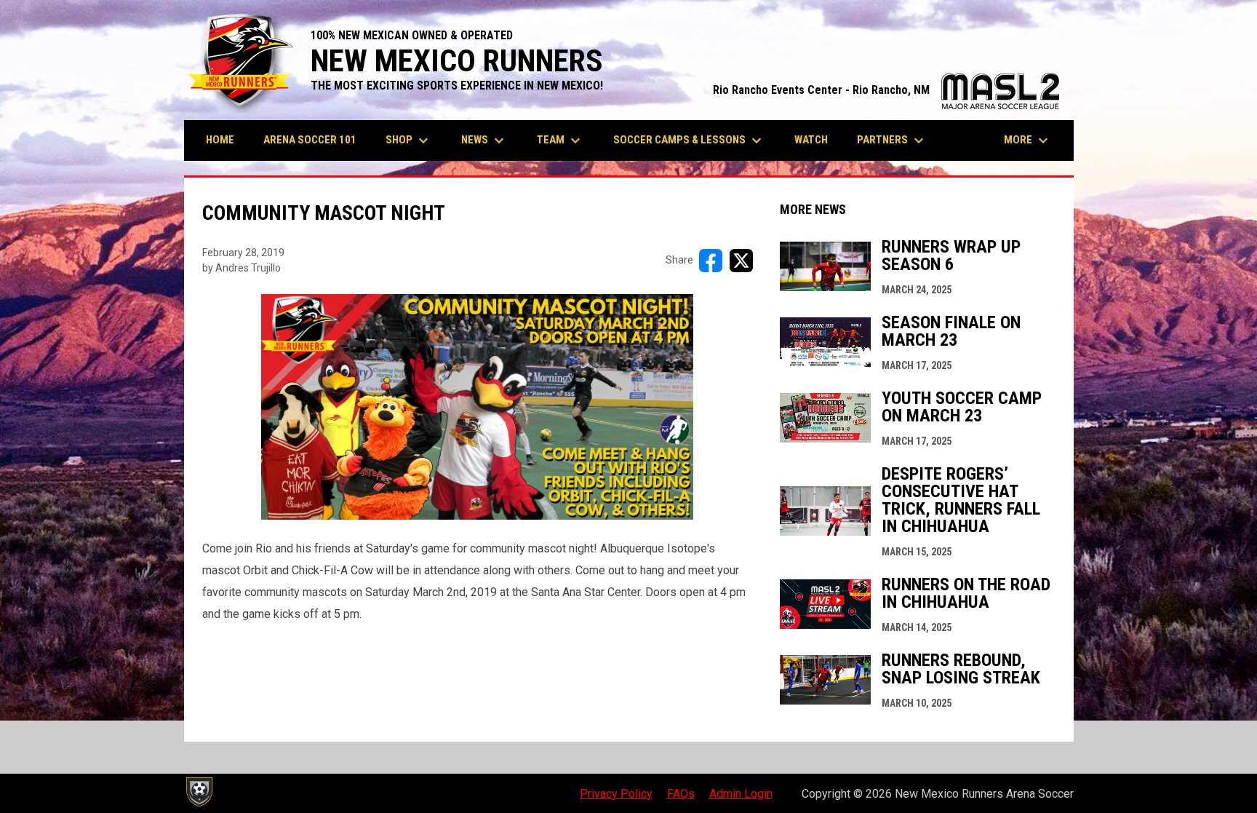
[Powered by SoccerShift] (198, 791)
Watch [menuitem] (811, 139)
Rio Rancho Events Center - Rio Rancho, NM (886, 90)
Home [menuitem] (220, 139)
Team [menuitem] (560, 140)
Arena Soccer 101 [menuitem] (309, 139)
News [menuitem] (484, 140)
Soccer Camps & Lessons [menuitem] (689, 140)
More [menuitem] (1028, 140)
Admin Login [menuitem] (741, 794)
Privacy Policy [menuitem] (616, 794)
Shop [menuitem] (409, 140)
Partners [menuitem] (892, 140)
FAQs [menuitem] (681, 794)
